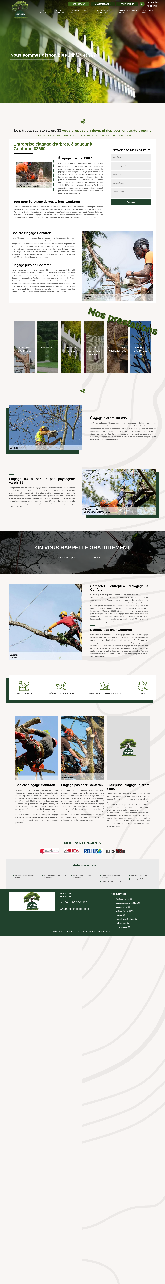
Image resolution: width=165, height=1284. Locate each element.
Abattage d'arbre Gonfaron (142, 879)
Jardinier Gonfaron (139, 875)
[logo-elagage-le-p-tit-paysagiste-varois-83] (19, 10)
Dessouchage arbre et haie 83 (128, 12)
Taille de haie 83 (87, 12)
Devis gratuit (127, 4)
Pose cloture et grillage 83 (104, 12)
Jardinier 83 (75, 12)
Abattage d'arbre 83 (59, 12)
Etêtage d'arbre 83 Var (149, 12)
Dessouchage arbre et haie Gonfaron (55, 876)
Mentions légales (102, 931)
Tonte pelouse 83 (44, 12)
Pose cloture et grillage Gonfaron (82, 876)
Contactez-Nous (103, 4)
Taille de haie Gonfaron (111, 881)
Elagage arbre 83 (123, 907)
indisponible (152, 2)
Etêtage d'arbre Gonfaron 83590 (25, 876)
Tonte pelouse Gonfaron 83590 (112, 876)
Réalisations (79, 4)
